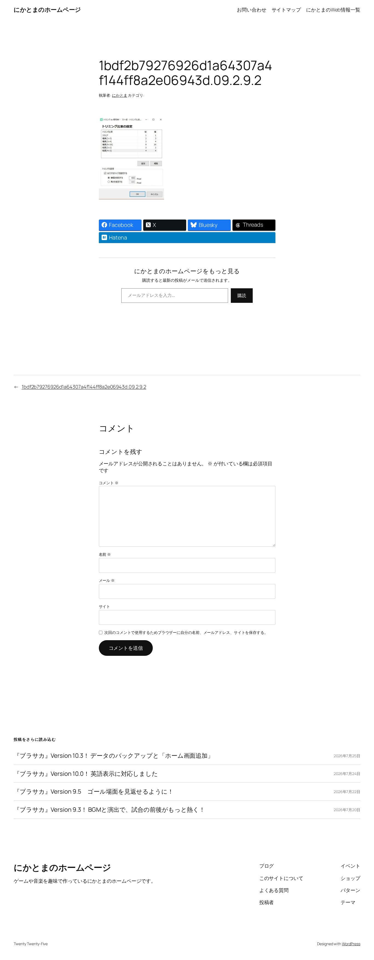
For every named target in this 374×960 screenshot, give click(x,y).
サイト (104, 606)
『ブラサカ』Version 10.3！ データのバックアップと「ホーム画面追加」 (114, 755)
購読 (241, 295)
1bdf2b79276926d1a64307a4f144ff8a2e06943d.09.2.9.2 (84, 386)
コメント (109, 482)
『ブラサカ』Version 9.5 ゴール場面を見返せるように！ (94, 791)
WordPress (351, 943)
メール (107, 580)
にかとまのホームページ (47, 9)
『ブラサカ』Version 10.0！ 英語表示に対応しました (86, 773)
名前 (105, 554)
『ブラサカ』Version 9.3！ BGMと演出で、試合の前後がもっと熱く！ (109, 809)
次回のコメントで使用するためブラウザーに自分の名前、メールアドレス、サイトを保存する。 (186, 632)
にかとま (119, 95)
